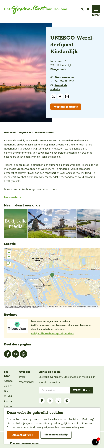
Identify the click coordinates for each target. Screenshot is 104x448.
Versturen (80, 390)
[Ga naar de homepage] (35, 9)
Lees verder (11, 197)
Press (22, 376)
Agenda (8, 380)
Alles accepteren (22, 434)
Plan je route (58, 69)
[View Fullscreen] (9, 264)
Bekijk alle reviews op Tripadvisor (52, 333)
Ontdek (8, 396)
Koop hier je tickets (65, 106)
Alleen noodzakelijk (56, 434)
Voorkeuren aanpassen (24, 443)
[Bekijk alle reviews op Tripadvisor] (17, 326)
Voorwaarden (27, 381)
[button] (52, 275)
